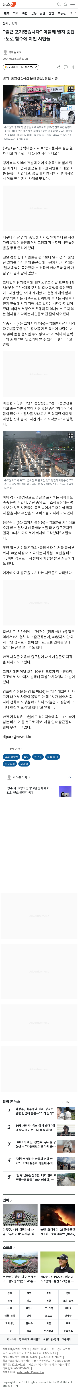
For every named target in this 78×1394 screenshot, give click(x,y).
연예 (6, 1200)
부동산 (29, 1308)
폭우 (26, 756)
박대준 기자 (15, 52)
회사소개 (11, 1339)
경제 (48, 1293)
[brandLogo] (9, 4)
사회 (29, 1293)
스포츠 (8, 1247)
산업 (9, 1308)
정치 (9, 1293)
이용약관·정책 (51, 1339)
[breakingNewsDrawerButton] (65, 4)
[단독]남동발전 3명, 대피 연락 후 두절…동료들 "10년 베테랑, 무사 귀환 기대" (36, 1180)
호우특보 (10, 763)
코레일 (24, 763)
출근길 (38, 756)
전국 (5, 23)
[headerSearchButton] (59, 4)
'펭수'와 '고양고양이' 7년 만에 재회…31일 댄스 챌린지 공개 (29, 790)
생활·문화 (9, 1315)
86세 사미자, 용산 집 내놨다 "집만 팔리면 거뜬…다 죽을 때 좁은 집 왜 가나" (35, 1130)
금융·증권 (68, 1300)
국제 (68, 1293)
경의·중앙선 (11, 756)
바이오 (68, 1308)
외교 (29, 1300)
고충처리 (66, 1339)
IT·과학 (48, 1308)
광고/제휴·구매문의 (29, 1339)
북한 (48, 1300)
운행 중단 (52, 756)
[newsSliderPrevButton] (63, 1102)
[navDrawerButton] (72, 4)
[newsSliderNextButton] (72, 1102)
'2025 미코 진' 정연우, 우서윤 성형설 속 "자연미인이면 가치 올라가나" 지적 (36, 1146)
